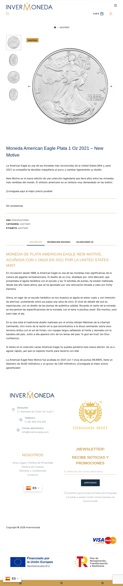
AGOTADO (23, 228)
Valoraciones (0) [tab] (84, 242)
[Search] (7, 13)
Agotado (25, 224)
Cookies (72, 497)
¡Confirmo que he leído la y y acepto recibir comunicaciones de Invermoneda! (91, 497)
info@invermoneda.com (35, 432)
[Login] (110, 13)
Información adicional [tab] (59, 242)
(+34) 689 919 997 (35, 421)
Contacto (32, 474)
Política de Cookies (33, 466)
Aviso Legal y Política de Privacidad (32, 462)
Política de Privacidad (105, 493)
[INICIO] (55, 27)
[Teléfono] (61, 583)
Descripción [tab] (36, 242)
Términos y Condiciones (32, 470)
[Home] (20, 583)
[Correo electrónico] (102, 583)
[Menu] (115, 5)
